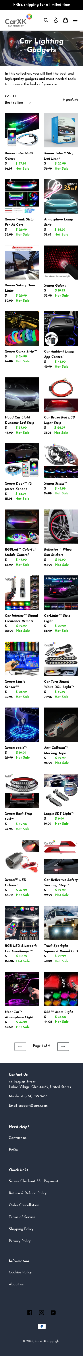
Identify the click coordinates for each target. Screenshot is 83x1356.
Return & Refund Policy (28, 1193)
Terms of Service (22, 1217)
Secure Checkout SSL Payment (33, 1181)
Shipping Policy (21, 1229)
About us (16, 1284)
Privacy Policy (20, 1241)
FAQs (13, 1150)
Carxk (38, 1341)
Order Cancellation (24, 1205)
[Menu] (75, 20)
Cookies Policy (20, 1272)
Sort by (11, 96)
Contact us (18, 1138)
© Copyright (51, 1341)
